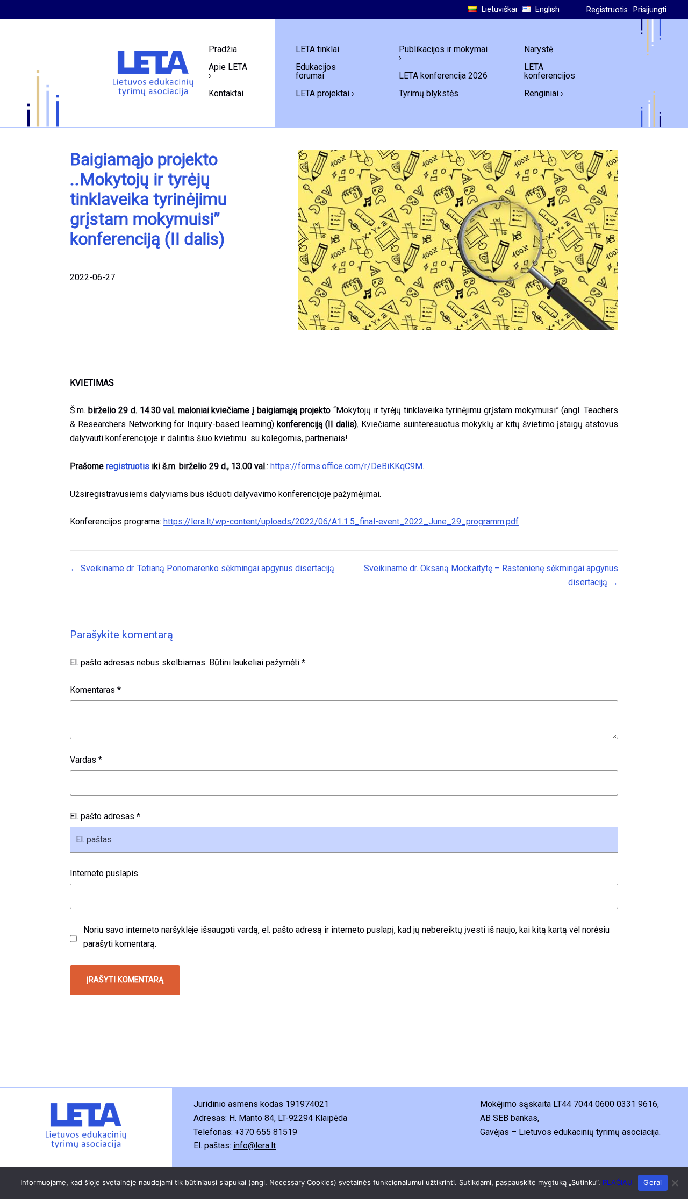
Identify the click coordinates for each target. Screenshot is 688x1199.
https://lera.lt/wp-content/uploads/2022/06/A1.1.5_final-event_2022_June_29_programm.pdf (341, 521)
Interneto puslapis (104, 873)
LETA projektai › (325, 93)
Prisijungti (649, 10)
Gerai (652, 1182)
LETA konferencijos (549, 71)
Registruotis (607, 10)
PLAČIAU (618, 1182)
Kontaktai (226, 93)
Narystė (538, 49)
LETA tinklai (317, 49)
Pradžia (223, 49)
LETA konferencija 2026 (443, 75)
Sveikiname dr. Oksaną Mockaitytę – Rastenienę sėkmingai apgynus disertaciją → (491, 575)
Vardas (86, 760)
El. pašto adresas (105, 816)
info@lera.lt (254, 1145)
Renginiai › (543, 93)
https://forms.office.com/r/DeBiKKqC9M (346, 466)
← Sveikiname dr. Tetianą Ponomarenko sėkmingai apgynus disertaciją (202, 568)
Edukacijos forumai (316, 71)
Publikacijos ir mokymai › (443, 53)
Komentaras (95, 690)
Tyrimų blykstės (428, 93)
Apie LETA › (228, 71)
